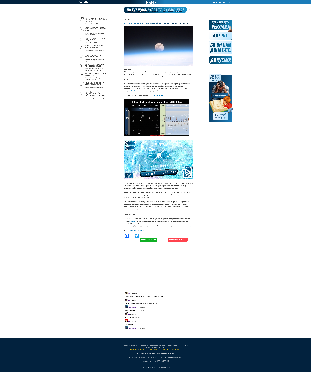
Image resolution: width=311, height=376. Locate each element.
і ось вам (173, 357)
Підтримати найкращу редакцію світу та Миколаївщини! (155, 353)
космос (131, 230)
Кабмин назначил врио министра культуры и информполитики (94, 84)
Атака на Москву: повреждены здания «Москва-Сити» (96, 74)
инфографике (159, 95)
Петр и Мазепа (85, 2)
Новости (214, 2)
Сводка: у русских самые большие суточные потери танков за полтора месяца (95, 28)
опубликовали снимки (183, 226)
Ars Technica (135, 91)
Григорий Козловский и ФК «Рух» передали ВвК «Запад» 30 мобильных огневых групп (96, 19)
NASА (135, 230)
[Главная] (151, 2)
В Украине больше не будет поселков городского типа (95, 39)
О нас (229, 2)
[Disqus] (158, 266)
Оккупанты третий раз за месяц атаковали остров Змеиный (94, 56)
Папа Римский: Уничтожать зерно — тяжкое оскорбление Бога (95, 46)
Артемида (141, 230)
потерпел (132, 221)
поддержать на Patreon (178, 240)
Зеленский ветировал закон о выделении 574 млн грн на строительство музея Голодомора (95, 93)
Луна (127, 230)
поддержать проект (148, 240)
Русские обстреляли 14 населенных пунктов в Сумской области (95, 65)
